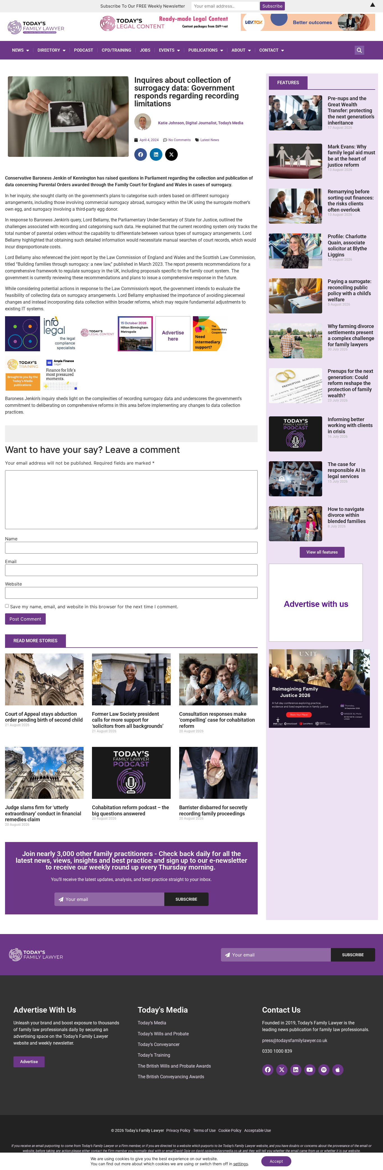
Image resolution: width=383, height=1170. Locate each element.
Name (11, 538)
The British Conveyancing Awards (171, 1076)
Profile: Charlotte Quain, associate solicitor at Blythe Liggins (347, 245)
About (238, 50)
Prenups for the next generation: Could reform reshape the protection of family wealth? (350, 383)
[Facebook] (267, 1069)
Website (13, 584)
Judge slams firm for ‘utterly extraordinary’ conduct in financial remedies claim (43, 813)
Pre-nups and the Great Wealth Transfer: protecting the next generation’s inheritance (351, 110)
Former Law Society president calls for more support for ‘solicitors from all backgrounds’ (127, 720)
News (18, 50)
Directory (49, 50)
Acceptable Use (257, 1130)
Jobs (145, 50)
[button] (140, 154)
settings (240, 1163)
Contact (268, 50)
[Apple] (337, 1069)
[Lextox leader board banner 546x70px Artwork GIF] (308, 29)
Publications (203, 50)
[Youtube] (309, 1069)
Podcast (83, 50)
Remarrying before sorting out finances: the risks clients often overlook (351, 201)
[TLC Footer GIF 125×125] (135, 349)
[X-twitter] (281, 1069)
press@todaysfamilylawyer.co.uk (294, 1040)
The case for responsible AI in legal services (346, 470)
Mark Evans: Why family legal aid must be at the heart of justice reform (351, 156)
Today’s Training (154, 1055)
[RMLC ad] (165, 29)
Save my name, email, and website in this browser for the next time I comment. (94, 606)
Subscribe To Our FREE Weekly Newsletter (142, 6)
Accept (276, 1161)
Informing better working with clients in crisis (350, 425)
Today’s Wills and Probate (163, 1033)
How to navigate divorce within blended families (347, 515)
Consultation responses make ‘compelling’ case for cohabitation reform (217, 720)
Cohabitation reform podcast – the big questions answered (130, 810)
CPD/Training (116, 50)
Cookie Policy (229, 1130)
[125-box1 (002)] (60, 349)
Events (166, 50)
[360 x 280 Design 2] (319, 726)
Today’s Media (152, 1023)
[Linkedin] (295, 1069)
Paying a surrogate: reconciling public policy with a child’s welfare (350, 290)
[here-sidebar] (316, 640)
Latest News (209, 140)
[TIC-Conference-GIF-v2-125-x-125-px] (210, 349)
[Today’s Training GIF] (22, 389)
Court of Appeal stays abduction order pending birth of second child (44, 717)
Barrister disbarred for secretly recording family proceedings (213, 810)
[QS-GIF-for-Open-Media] (22, 349)
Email (11, 561)
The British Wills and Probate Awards (174, 1066)
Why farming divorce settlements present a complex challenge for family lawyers (351, 335)
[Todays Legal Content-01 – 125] (97, 349)
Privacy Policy (178, 1130)
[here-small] (172, 349)
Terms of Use (204, 1130)
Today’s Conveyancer (158, 1044)
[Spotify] (323, 1069)
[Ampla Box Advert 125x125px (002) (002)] (60, 389)
